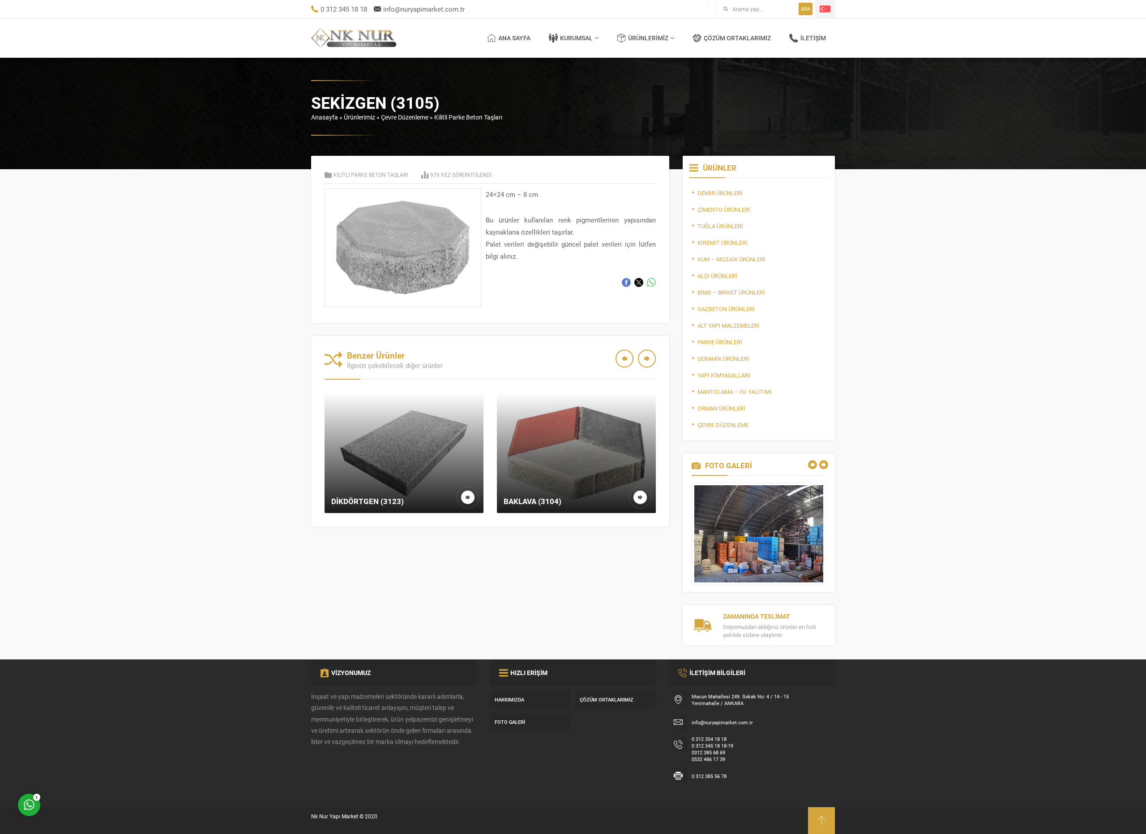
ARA (805, 8)
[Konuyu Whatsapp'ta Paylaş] (651, 282)
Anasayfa (324, 117)
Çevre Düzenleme (404, 117)
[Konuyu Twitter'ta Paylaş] (638, 282)
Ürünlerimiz (359, 117)
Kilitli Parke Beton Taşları (468, 117)
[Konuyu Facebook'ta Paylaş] (626, 282)
